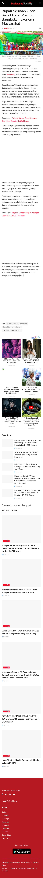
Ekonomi (5, 815)
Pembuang (11, 74)
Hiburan (5, 832)
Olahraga (5, 819)
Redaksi (6, 28)
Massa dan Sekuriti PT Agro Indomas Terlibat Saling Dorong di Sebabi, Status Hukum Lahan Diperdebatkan (27, 479)
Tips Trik (5, 838)
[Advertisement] (21, 159)
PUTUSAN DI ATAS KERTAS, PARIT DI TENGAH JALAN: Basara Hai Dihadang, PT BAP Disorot (27, 492)
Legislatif (5, 828)
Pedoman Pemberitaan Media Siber (23, 868)
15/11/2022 (17, 28)
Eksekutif (5, 825)
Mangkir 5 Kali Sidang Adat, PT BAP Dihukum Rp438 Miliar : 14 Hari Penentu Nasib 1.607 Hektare (27, 442)
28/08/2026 (18, 448)
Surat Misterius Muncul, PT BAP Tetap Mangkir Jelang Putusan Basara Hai (26, 454)
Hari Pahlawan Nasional (12, 330)
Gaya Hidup (6, 835)
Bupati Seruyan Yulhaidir (12, 327)
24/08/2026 (6, 766)
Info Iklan (5, 871)
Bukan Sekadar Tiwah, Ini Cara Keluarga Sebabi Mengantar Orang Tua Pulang (27, 466)
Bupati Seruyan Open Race (17, 324)
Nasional (5, 822)
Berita (6, 541)
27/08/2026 (18, 460)
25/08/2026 (18, 486)
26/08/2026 (18, 472)
